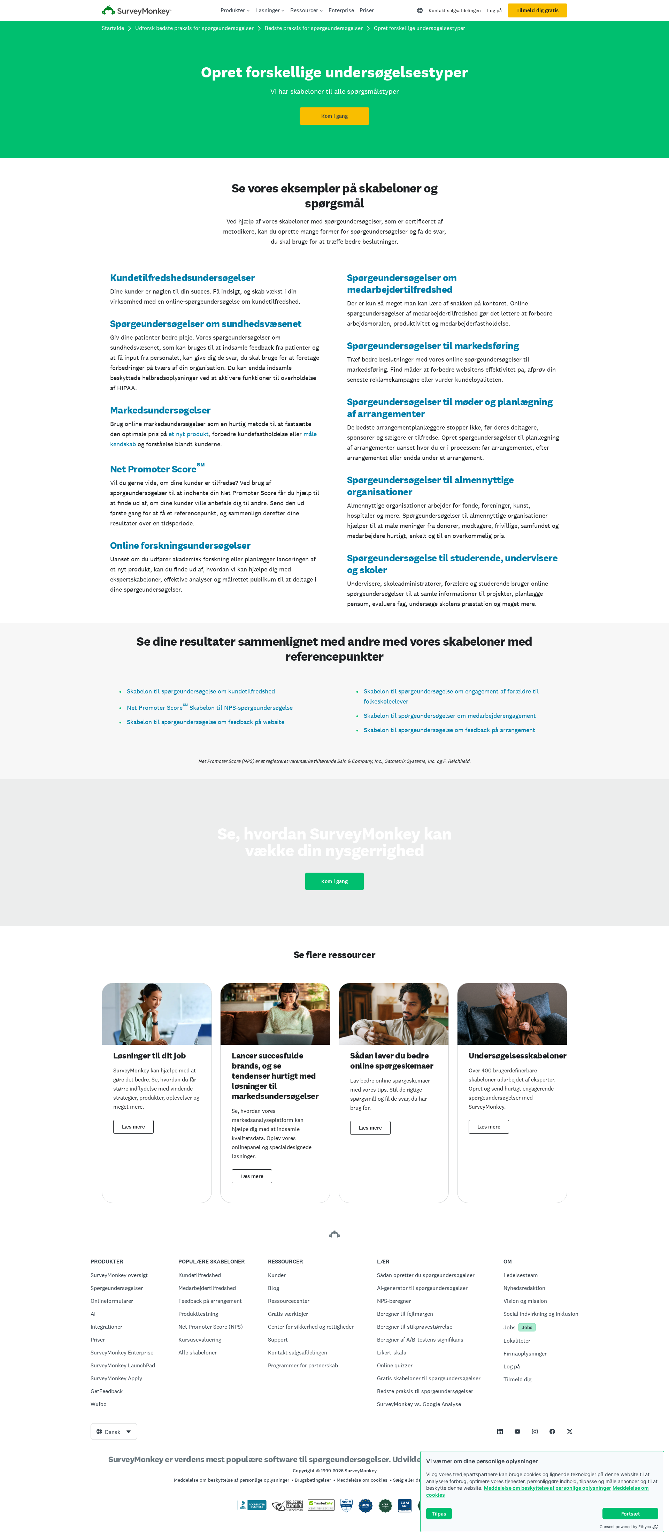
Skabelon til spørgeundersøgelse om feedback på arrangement (449, 730)
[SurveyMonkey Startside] (136, 11)
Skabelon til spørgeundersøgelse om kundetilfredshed (201, 691)
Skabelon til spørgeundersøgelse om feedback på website (205, 722)
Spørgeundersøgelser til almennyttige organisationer (430, 485)
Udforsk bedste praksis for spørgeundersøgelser (194, 28)
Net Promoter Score (153, 469)
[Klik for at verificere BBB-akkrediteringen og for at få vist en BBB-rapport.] (252, 1509)
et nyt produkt (189, 434)
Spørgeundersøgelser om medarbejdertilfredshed (402, 283)
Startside (113, 28)
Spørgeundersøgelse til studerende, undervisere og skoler (452, 564)
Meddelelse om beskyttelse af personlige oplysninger (547, 1488)
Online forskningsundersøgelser (180, 545)
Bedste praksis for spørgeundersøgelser (314, 28)
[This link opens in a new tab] (500, 1431)
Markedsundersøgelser (160, 410)
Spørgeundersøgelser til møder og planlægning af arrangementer (450, 407)
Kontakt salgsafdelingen (455, 10)
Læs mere (133, 1126)
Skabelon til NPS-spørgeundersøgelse (240, 708)
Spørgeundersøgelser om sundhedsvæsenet (206, 323)
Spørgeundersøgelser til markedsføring (433, 345)
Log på (494, 10)
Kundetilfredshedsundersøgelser (182, 277)
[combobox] (114, 1431)
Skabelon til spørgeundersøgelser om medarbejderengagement (450, 716)
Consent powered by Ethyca (625, 1526)
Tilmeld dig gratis (537, 10)
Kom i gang (334, 116)
